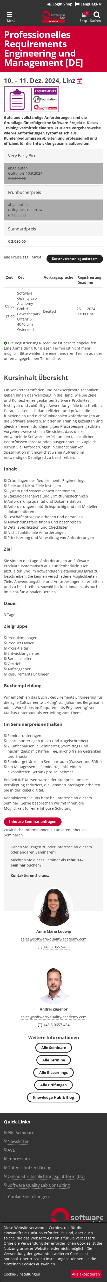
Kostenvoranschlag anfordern (75, 258)
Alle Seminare (53, 1047)
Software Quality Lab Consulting (39, 1185)
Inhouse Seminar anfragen (32, 821)
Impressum (19, 1159)
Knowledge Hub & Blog (53, 1097)
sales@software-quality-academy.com (53, 939)
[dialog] (53, 1252)
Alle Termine (53, 1060)
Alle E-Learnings (53, 1072)
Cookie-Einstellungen (22, 1274)
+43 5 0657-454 (56, 1024)
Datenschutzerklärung (29, 1167)
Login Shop (61, 4)
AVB (11, 1150)
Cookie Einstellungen (28, 1196)
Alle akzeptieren (86, 1274)
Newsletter (18, 1141)
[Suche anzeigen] (97, 15)
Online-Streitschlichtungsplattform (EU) (46, 1176)
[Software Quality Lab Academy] (77, 1221)
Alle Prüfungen (53, 1084)
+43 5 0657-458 (56, 946)
